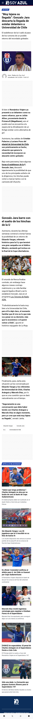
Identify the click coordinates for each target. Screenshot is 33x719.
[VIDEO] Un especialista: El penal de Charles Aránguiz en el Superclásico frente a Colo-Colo (16, 647)
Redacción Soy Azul (18, 75)
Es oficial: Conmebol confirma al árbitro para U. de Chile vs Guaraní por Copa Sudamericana (16, 572)
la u (4, 430)
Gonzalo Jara (20, 426)
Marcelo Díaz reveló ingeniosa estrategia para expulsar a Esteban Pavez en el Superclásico (16, 611)
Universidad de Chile (15, 430)
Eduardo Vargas (8, 426)
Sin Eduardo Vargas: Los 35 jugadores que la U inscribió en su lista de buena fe (15, 533)
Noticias (5, 10)
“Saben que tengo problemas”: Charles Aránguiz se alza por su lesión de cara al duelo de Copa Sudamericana (14, 493)
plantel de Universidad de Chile (15, 144)
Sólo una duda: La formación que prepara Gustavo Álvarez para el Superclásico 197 (15, 684)
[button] (3, 3)
